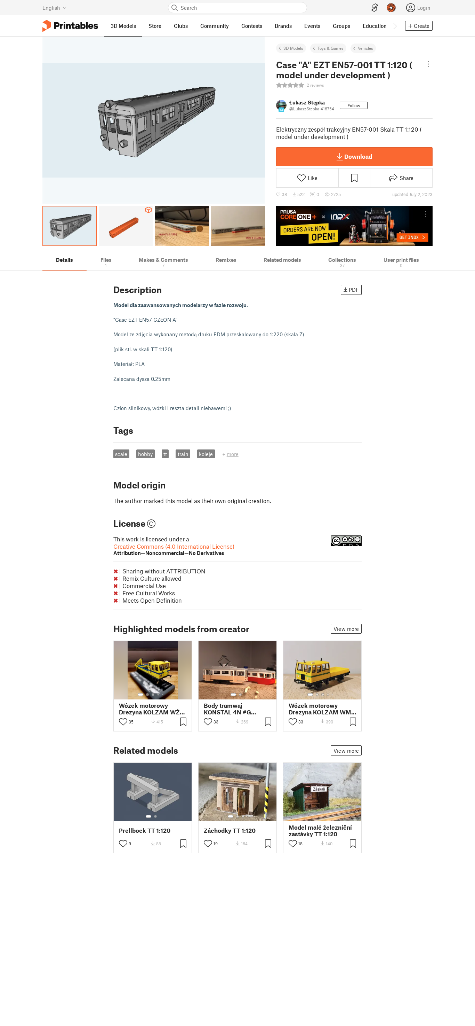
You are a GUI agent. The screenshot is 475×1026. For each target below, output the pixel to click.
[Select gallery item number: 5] (163, 694)
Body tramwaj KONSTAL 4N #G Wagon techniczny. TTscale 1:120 (230, 708)
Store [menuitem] (154, 26)
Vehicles (365, 48)
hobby (145, 454)
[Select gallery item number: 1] (140, 694)
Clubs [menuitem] (181, 26)
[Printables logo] (70, 26)
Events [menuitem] (312, 26)
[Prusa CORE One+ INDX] (354, 226)
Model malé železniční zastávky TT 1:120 (320, 830)
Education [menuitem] (375, 26)
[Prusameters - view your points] (391, 7)
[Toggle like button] (123, 722)
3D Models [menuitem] (123, 26)
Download (358, 156)
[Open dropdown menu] (428, 64)
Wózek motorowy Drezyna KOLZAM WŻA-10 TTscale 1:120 (152, 708)
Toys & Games (330, 48)
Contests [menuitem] (251, 26)
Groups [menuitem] (341, 26)
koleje (206, 454)
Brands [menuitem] (283, 26)
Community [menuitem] (214, 26)
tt (165, 454)
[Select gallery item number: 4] (158, 694)
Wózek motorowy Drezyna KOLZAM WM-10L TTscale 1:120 (321, 708)
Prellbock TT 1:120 (144, 830)
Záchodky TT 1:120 (230, 830)
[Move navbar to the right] (394, 25)
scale (121, 454)
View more (346, 629)
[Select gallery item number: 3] (153, 694)
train (183, 454)
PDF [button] (354, 290)
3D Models (293, 48)
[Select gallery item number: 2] (147, 694)
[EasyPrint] (375, 8)
